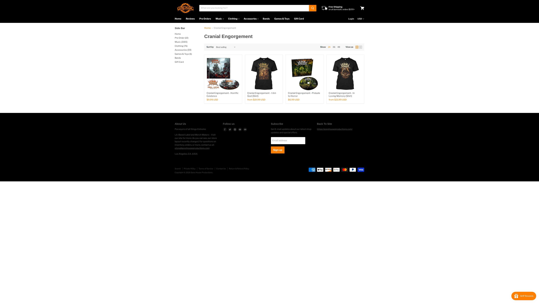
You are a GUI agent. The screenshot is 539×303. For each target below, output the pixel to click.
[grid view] (357, 47)
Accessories (250, 18)
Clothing (233, 18)
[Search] (312, 8)
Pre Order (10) (181, 38)
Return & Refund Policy (239, 168)
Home (178, 18)
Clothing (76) (181, 46)
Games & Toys (281, 18)
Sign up (277, 149)
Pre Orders (205, 18)
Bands (266, 18)
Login (351, 19)
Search (178, 168)
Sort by (210, 47)
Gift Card (299, 18)
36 (334, 47)
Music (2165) (181, 42)
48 (338, 47)
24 (329, 47)
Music (219, 18)
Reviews (190, 18)
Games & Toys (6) (183, 54)
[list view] (360, 47)
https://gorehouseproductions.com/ (334, 129)
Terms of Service (206, 168)
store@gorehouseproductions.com (192, 148)
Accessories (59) (183, 50)
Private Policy (190, 168)
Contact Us (221, 168)
